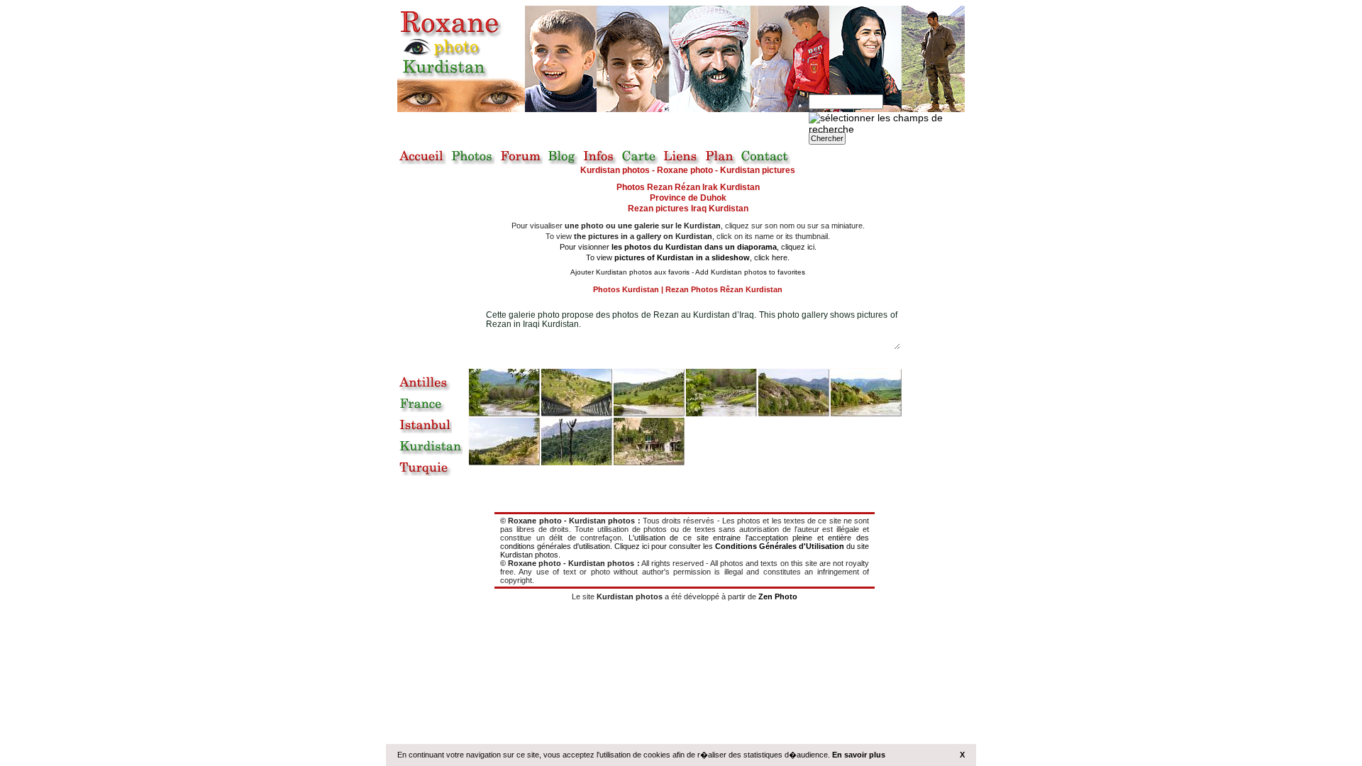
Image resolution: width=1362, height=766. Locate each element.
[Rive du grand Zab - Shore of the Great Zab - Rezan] (721, 392)
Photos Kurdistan (626, 289)
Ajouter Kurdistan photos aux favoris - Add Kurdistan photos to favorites (687, 272)
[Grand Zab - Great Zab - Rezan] (649, 392)
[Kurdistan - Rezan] (866, 392)
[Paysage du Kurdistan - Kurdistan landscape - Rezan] (504, 441)
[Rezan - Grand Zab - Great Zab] (504, 392)
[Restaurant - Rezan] (649, 441)
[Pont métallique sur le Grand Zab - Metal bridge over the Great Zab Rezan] (577, 392)
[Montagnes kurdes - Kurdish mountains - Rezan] (794, 392)
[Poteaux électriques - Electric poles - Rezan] (577, 441)
